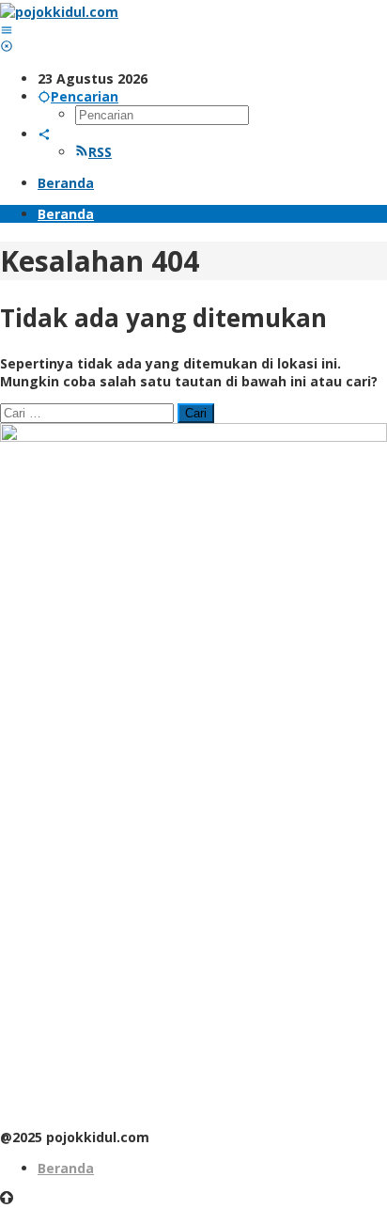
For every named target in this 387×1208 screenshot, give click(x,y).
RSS (100, 152)
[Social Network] (44, 134)
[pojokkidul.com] (59, 12)
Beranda (66, 1168)
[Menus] (6, 30)
